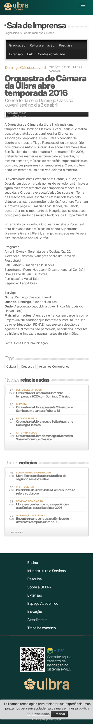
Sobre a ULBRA (39, 587)
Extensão (16, 54)
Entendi (59, 714)
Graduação (17, 45)
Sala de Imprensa (36, 25)
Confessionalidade (51, 54)
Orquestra (27, 366)
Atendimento (37, 619)
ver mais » (17, 532)
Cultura (11, 366)
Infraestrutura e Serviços (46, 570)
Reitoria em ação (42, 45)
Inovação (34, 611)
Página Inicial (12, 33)
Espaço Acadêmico (42, 603)
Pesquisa (65, 45)
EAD (30, 54)
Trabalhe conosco (41, 628)
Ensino (32, 562)
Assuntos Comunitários (54, 366)
